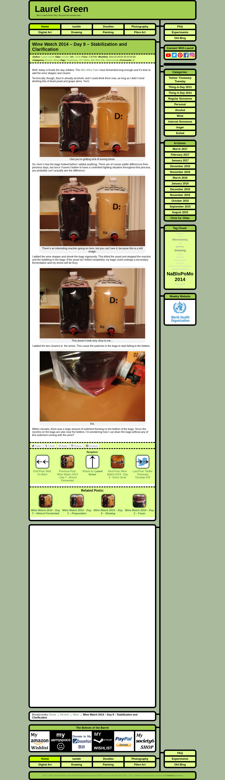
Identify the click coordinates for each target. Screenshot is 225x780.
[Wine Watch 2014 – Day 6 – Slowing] (108, 506)
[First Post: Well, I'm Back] (42, 462)
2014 (77, 57)
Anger (180, 127)
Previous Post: (67, 476)
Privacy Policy (67, 775)
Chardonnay (72, 60)
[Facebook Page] (186, 55)
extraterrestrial (180, 260)
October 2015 (180, 200)
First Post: (42, 473)
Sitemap (93, 775)
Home (45, 26)
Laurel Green (61, 9)
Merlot (87, 60)
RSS (99, 775)
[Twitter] (174, 55)
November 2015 (180, 195)
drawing (180, 250)
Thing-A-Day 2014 (180, 92)
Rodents (180, 263)
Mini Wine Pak (98, 60)
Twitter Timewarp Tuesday (180, 79)
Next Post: (117, 474)
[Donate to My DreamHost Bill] (82, 741)
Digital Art (45, 32)
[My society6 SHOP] (145, 741)
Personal (180, 104)
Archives (86, 775)
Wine (55, 60)
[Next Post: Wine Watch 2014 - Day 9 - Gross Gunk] (117, 462)
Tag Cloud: (180, 228)
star (180, 243)
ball (180, 236)
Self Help (180, 257)
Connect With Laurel (180, 48)
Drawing (76, 32)
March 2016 (180, 177)
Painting (108, 32)
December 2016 (180, 166)
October (65, 57)
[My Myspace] (61, 741)
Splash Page (78, 775)
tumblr (76, 26)
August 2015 (180, 212)
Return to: (92, 473)
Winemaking (112, 60)
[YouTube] (168, 55)
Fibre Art (140, 32)
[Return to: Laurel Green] (92, 462)
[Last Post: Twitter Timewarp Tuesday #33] (142, 462)
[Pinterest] (180, 55)
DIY (80, 60)
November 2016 (180, 172)
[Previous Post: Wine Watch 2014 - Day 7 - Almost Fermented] (67, 462)
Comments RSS (107, 775)
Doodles (108, 26)
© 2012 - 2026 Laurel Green (51, 775)
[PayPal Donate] (124, 741)
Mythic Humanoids (180, 269)
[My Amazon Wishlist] (40, 741)
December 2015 (180, 189)
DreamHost (179, 775)
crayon (180, 287)
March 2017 (180, 149)
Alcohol (48, 60)
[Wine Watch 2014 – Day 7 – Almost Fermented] (45, 506)
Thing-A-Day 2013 (180, 87)
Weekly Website (180, 296)
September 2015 (180, 206)
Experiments (180, 32)
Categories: (180, 72)
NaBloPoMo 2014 (180, 276)
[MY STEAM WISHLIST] (103, 741)
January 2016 (180, 183)
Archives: (180, 143)
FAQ (180, 26)
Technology (180, 284)
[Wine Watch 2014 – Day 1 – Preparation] (77, 506)
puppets (180, 233)
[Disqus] (92, 572)
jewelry (180, 246)
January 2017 (180, 160)
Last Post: (143, 474)
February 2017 (180, 154)
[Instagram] (192, 55)
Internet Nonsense (180, 121)
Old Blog (180, 38)
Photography (139, 26)
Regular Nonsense (180, 98)
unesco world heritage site (180, 266)
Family (180, 254)
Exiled (180, 133)
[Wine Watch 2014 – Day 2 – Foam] (139, 506)
